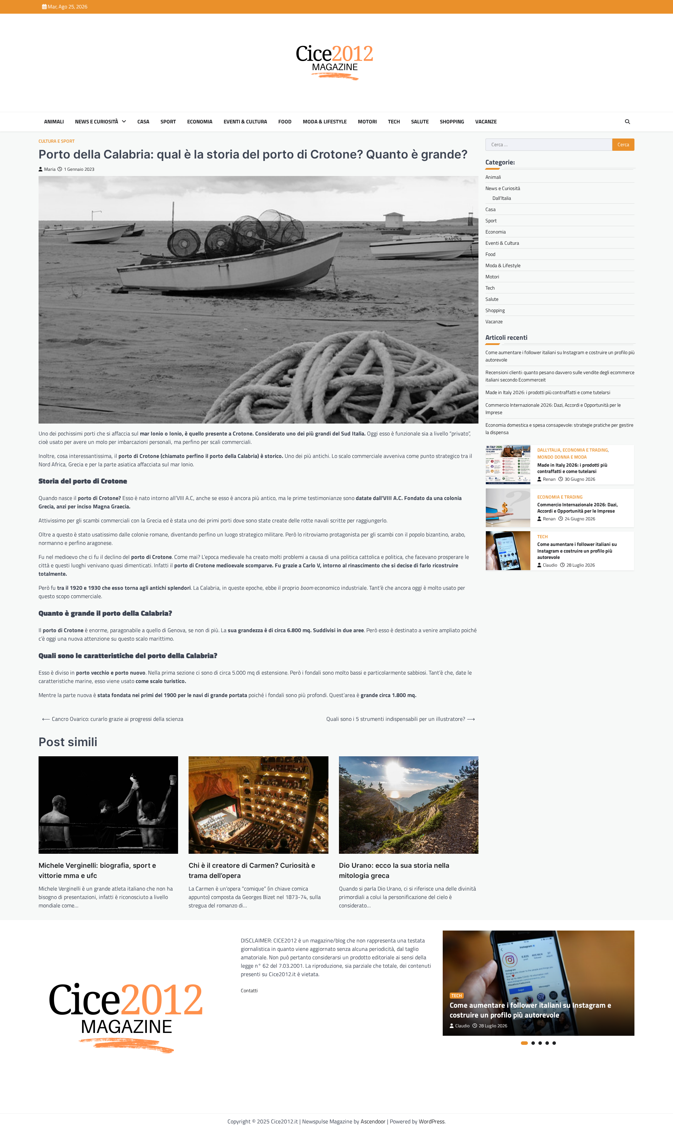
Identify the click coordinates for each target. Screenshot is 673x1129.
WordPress (431, 1121)
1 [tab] (524, 1043)
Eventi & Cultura (245, 122)
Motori (367, 122)
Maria (50, 169)
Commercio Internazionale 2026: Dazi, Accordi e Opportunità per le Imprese (577, 507)
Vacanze (486, 122)
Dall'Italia (548, 450)
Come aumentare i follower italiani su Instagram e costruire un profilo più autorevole (577, 550)
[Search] (627, 121)
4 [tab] (547, 1043)
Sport (168, 122)
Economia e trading (585, 450)
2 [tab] (533, 1043)
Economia (199, 122)
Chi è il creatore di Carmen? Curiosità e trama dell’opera (252, 870)
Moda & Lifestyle (325, 122)
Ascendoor (373, 1121)
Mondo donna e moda (562, 457)
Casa (143, 122)
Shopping (452, 122)
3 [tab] (540, 1043)
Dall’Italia (501, 198)
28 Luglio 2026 (580, 564)
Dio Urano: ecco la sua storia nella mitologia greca (394, 870)
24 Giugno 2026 (580, 518)
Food (285, 122)
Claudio (550, 564)
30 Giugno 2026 (580, 478)
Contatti (249, 990)
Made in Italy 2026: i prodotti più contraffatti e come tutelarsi (547, 392)
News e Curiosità (96, 122)
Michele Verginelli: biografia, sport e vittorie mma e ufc (97, 870)
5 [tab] (554, 1043)
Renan (549, 478)
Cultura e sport (57, 141)
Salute (420, 122)
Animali (54, 122)
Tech (394, 122)
